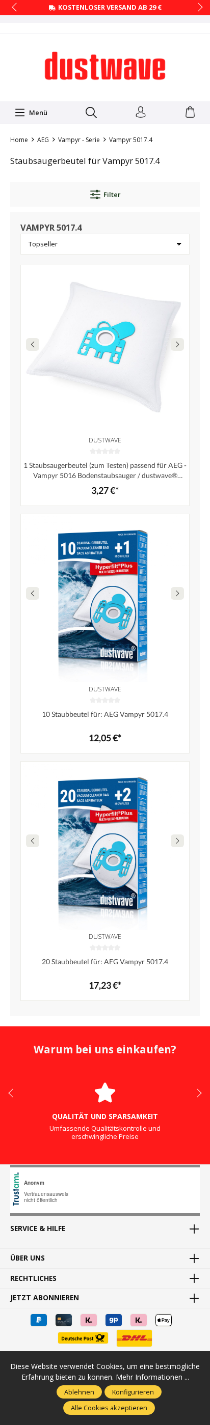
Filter (111, 194)
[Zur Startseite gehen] (105, 66)
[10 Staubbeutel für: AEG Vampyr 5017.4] (105, 598)
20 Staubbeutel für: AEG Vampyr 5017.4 (105, 961)
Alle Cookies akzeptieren (109, 1407)
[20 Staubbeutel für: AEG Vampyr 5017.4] (105, 846)
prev (15, 7)
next (197, 7)
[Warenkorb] (190, 112)
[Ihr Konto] (140, 112)
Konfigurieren (133, 1391)
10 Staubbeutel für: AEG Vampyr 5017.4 (105, 714)
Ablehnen (79, 1391)
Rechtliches (33, 1278)
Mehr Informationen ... (152, 1377)
